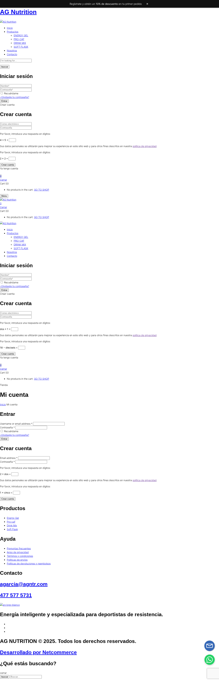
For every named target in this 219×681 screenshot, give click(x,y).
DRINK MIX (20, 42)
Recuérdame (11, 93)
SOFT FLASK (21, 46)
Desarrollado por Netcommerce (38, 652)
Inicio (3, 404)
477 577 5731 (16, 595)
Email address (8, 457)
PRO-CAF (19, 39)
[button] (109, 176)
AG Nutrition (18, 11)
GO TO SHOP (41, 189)
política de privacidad (145, 146)
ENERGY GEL (21, 35)
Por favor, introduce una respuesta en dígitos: (25, 133)
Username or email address (16, 423)
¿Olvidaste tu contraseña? (14, 97)
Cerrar (3, 179)
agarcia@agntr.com (24, 584)
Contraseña (7, 427)
